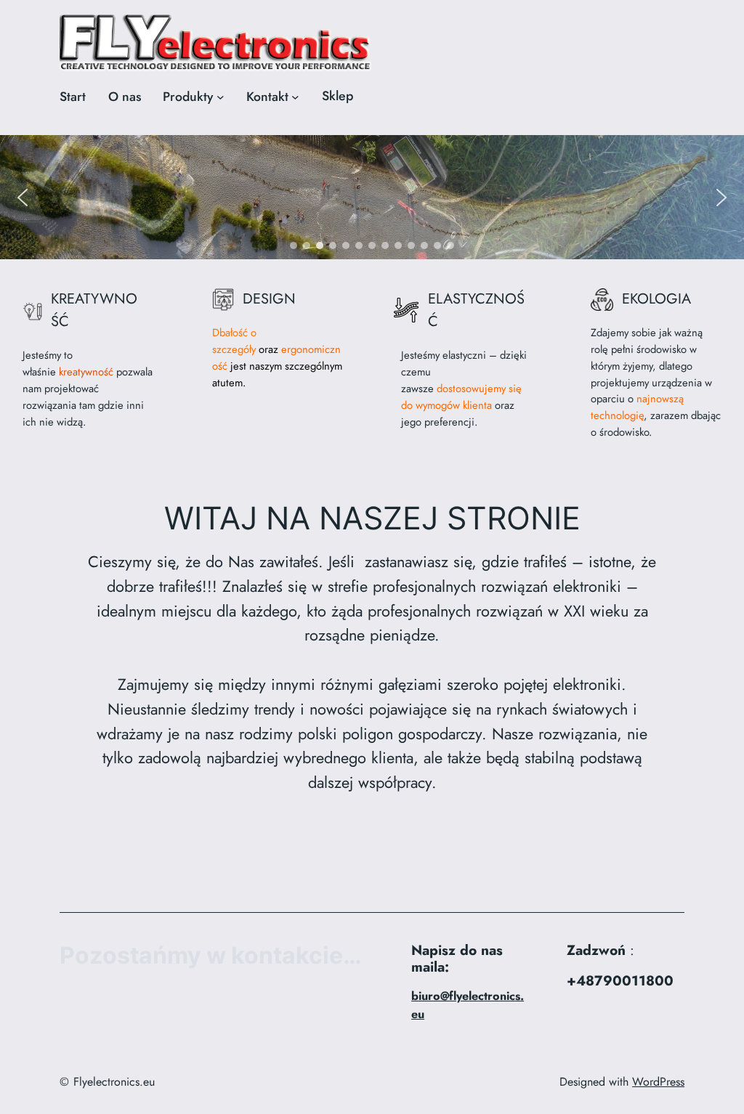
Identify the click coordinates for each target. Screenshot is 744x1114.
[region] (372, 197)
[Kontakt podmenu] (295, 97)
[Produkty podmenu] (221, 97)
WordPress (658, 1081)
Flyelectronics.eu (114, 1081)
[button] (22, 197)
